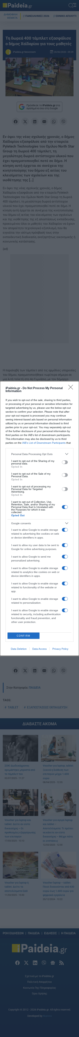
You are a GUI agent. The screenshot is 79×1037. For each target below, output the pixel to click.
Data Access (39, 648)
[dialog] (39, 518)
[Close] (71, 388)
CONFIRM (23, 635)
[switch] (65, 462)
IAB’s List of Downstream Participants (44, 442)
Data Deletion (19, 648)
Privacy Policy (60, 648)
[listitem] (39, 454)
